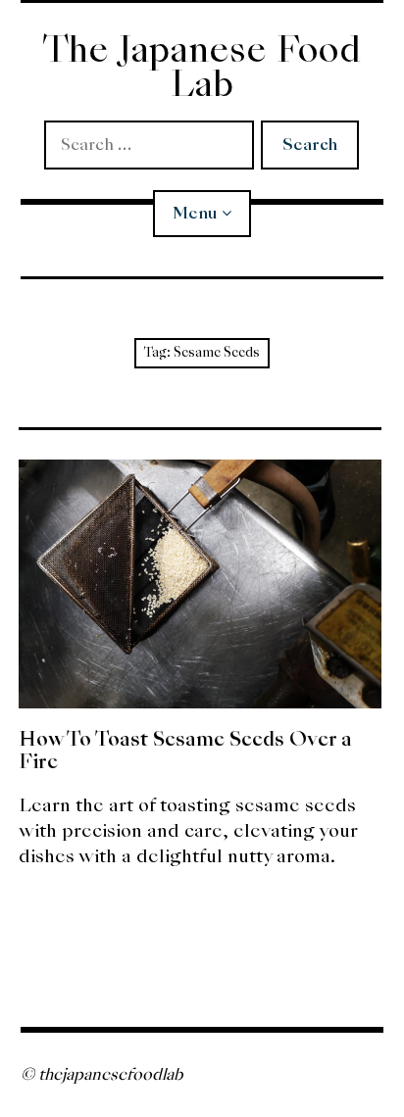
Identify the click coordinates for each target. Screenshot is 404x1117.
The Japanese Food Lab (201, 66)
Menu (195, 213)
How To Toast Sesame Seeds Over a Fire (185, 750)
